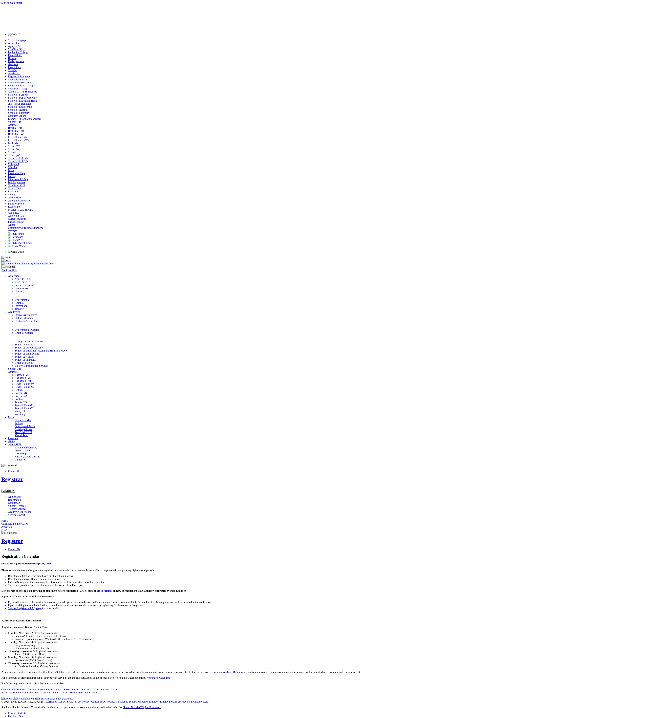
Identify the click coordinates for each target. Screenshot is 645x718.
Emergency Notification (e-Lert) (191, 701)
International (14, 67)
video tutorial (104, 590)
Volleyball (13, 164)
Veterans (12, 230)
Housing (12, 58)
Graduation (14, 502)
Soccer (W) (14, 149)
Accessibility (50, 701)
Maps (11, 170)
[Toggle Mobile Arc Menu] (8, 267)
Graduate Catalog (17, 88)
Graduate (13, 64)
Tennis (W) (14, 155)
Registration (14, 499)
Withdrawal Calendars (158, 677)
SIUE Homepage (17, 40)
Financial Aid (15, 55)
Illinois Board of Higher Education (141, 707)
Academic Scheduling (19, 511)
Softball (12, 152)
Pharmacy (6, 692)
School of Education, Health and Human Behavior (23, 102)
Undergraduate (16, 61)
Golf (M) (13, 143)
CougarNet (45, 563)
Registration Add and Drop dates (227, 672)
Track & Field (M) (18, 158)
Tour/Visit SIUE (23, 432)
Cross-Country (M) (18, 137)
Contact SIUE (65, 701)
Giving (11, 194)
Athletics (12, 124)
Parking (12, 176)
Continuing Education (19, 82)
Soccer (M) (14, 146)
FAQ (4, 529)
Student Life (14, 121)
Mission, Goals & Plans (20, 209)
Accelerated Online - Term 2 (84, 692)
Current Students (17, 218)
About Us (6, 526)
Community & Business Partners (25, 227)
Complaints (122, 701)
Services (7, 491)
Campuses (13, 212)
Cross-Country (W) (18, 140)
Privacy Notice (81, 701)
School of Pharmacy (19, 112)
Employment (167, 701)
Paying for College (18, 52)
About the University (19, 200)
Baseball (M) (15, 127)
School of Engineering (20, 106)
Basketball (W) (16, 134)
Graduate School (17, 115)
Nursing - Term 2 (109, 689)
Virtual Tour (14, 188)
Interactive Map (16, 173)
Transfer (12, 70)
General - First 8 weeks (40, 689)
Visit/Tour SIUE (16, 49)
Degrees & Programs (19, 76)
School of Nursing (18, 109)
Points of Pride (16, 203)
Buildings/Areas (16, 182)
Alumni (12, 224)
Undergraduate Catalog (20, 85)
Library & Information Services (24, 118)
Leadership (14, 206)
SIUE (14, 701)
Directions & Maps (18, 179)
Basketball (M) (16, 131)
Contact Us (14, 471)
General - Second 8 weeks (67, 689)
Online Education (17, 79)
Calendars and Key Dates (14, 523)
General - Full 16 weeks (14, 689)
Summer (17, 692)
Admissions (14, 43)
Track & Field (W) (18, 161)
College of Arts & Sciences (22, 91)
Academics (14, 73)
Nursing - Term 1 (90, 689)
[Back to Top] (2, 695)
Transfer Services (17, 508)
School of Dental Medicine (22, 97)
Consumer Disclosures (103, 701)
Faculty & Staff (16, 221)
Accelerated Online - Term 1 (53, 692)
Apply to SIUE (16, 46)
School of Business (18, 94)
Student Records (17, 505)
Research (13, 191)
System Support (16, 514)
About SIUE (15, 197)
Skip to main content (12, 2)
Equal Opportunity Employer (143, 701)
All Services (14, 496)
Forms (4, 520)
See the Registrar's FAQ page (24, 608)
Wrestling (13, 167)
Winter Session (30, 692)
